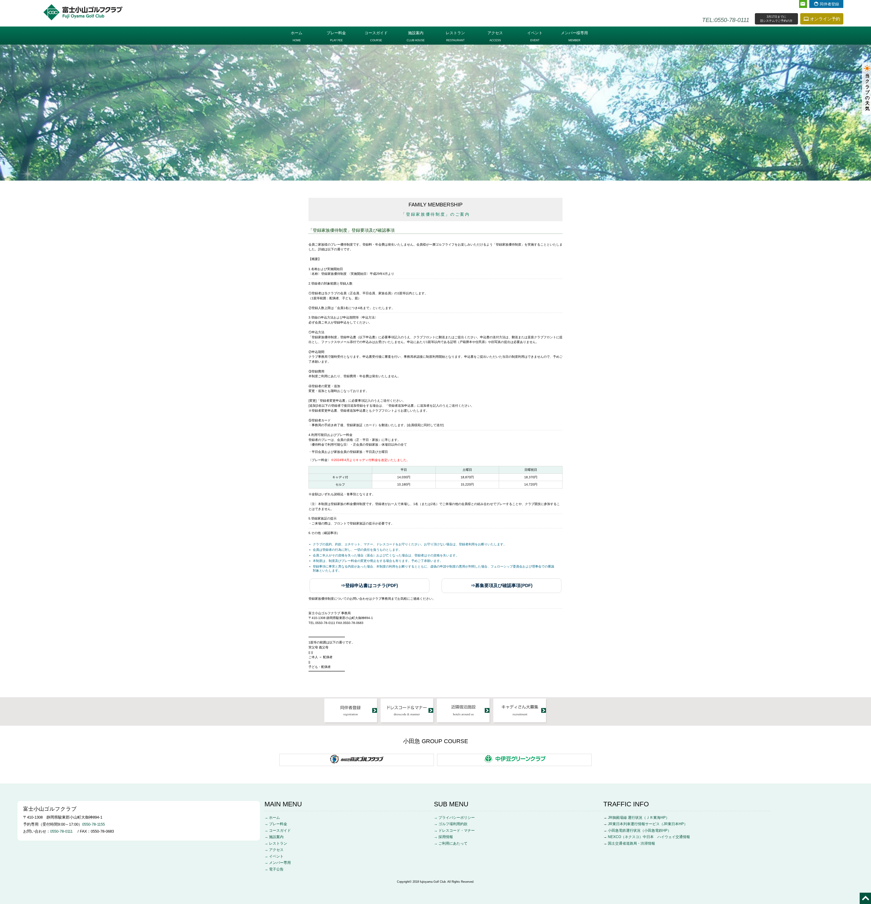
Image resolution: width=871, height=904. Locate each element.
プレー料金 (336, 36)
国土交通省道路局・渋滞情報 (631, 843)
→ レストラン (275, 843)
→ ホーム (272, 817)
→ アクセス (274, 850)
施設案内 (416, 36)
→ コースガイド (277, 830)
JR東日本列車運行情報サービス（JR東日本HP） (648, 824)
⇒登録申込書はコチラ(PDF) (369, 585)
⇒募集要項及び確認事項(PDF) (502, 585)
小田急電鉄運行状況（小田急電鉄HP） (639, 830)
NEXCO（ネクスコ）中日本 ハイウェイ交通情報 (649, 837)
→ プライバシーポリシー (454, 817)
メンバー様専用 (574, 36)
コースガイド (376, 36)
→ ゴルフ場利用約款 (450, 824)
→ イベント (274, 856)
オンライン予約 (825, 19)
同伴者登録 (829, 4)
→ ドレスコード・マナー (454, 830)
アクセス (495, 36)
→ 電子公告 (274, 869)
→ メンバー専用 (277, 863)
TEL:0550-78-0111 (725, 20)
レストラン (455, 36)
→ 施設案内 (274, 837)
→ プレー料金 (275, 824)
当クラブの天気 (867, 92)
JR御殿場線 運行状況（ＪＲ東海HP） (638, 817)
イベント (535, 36)
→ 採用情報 (443, 837)
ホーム (296, 36)
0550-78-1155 (93, 824)
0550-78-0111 (63, 831)
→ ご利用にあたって (450, 843)
